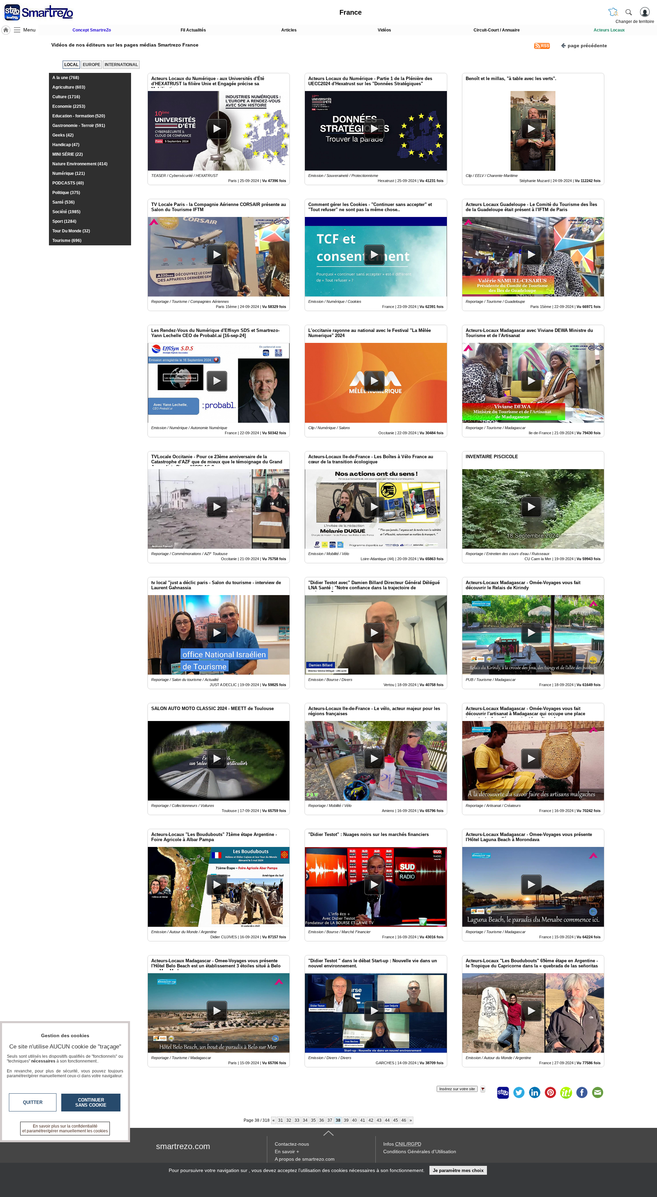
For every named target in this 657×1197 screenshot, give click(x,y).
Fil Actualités (193, 30)
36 (321, 1120)
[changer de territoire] (613, 12)
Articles (289, 30)
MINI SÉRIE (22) (67, 154)
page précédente (587, 45)
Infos (402, 1144)
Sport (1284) (64, 221)
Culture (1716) (66, 96)
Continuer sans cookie (90, 1102)
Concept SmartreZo (92, 30)
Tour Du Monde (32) (71, 231)
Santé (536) (63, 202)
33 (297, 1120)
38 (338, 1120)
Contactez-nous (292, 1144)
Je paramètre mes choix (458, 1170)
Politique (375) (66, 192)
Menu (29, 30)
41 (362, 1120)
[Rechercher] (628, 12)
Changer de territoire (635, 21)
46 (403, 1120)
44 (387, 1120)
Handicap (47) (65, 144)
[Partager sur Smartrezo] (503, 1092)
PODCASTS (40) (68, 183)
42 (371, 1120)
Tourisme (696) (66, 240)
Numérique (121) (68, 173)
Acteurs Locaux (609, 30)
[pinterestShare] (550, 1092)
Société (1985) (66, 211)
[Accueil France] (5, 30)
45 (395, 1120)
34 (305, 1120)
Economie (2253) (68, 106)
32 (288, 1120)
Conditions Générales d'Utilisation (419, 1151)
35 (313, 1120)
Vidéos (384, 30)
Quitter (32, 1102)
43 (379, 1120)
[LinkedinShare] (534, 1092)
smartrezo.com (183, 1146)
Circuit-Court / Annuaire (497, 30)
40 (354, 1120)
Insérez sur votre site (457, 1089)
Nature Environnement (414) (79, 164)
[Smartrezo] (47, 12)
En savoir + (287, 1151)
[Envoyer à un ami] (597, 1092)
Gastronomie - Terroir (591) (78, 125)
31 (280, 1120)
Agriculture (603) (68, 87)
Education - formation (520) (78, 116)
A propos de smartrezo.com (305, 1159)
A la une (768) (65, 77)
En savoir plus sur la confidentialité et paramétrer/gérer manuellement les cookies (65, 1128)
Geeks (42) (63, 135)
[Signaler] (487, 1092)
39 (346, 1120)
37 (329, 1120)
